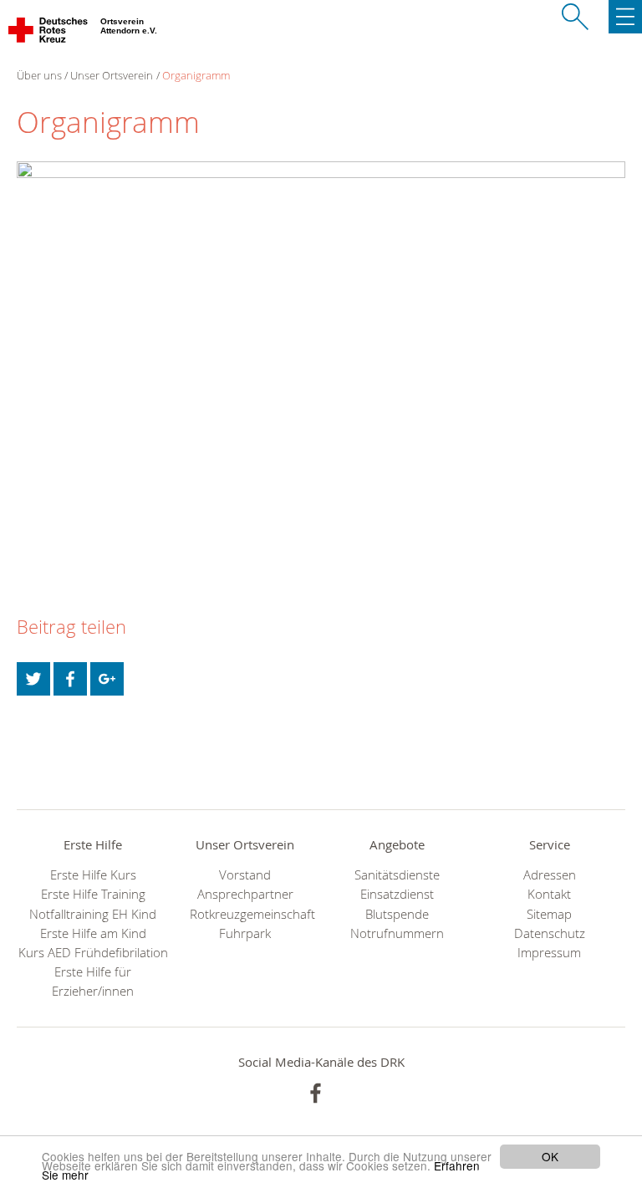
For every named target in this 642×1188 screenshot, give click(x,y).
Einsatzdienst (397, 894)
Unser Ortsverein (111, 75)
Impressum (549, 953)
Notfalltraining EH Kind (92, 914)
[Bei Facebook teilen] (70, 679)
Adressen (549, 875)
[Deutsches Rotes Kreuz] (49, 33)
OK (550, 1156)
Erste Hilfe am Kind (93, 933)
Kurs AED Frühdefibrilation (93, 953)
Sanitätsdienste (397, 875)
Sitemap (549, 914)
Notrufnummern (397, 933)
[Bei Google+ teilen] (107, 679)
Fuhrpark (245, 933)
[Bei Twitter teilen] (33, 679)
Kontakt (549, 894)
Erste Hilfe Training (93, 894)
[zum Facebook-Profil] (315, 1093)
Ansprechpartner (245, 894)
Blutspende (397, 914)
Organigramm (196, 75)
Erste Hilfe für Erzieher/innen (93, 981)
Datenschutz (549, 933)
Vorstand (245, 875)
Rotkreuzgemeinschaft (245, 914)
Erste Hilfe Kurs (93, 875)
